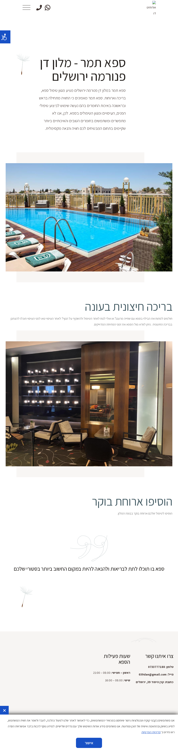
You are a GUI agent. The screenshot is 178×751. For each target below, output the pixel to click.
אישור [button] (89, 742)
